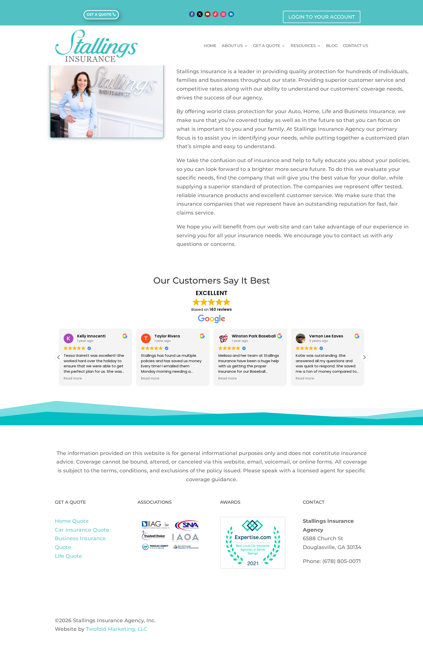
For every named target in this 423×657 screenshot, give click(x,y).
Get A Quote (266, 45)
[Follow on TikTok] (215, 14)
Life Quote (68, 556)
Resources (303, 45)
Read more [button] (73, 378)
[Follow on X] (200, 14)
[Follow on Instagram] (223, 14)
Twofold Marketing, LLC (116, 629)
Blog (332, 45)
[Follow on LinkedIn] (231, 14)
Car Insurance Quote (82, 530)
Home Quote (72, 521)
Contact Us (355, 45)
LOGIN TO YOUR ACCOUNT (321, 17)
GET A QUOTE (99, 14)
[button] (364, 357)
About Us (232, 45)
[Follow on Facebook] (192, 14)
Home (210, 45)
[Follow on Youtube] (208, 14)
